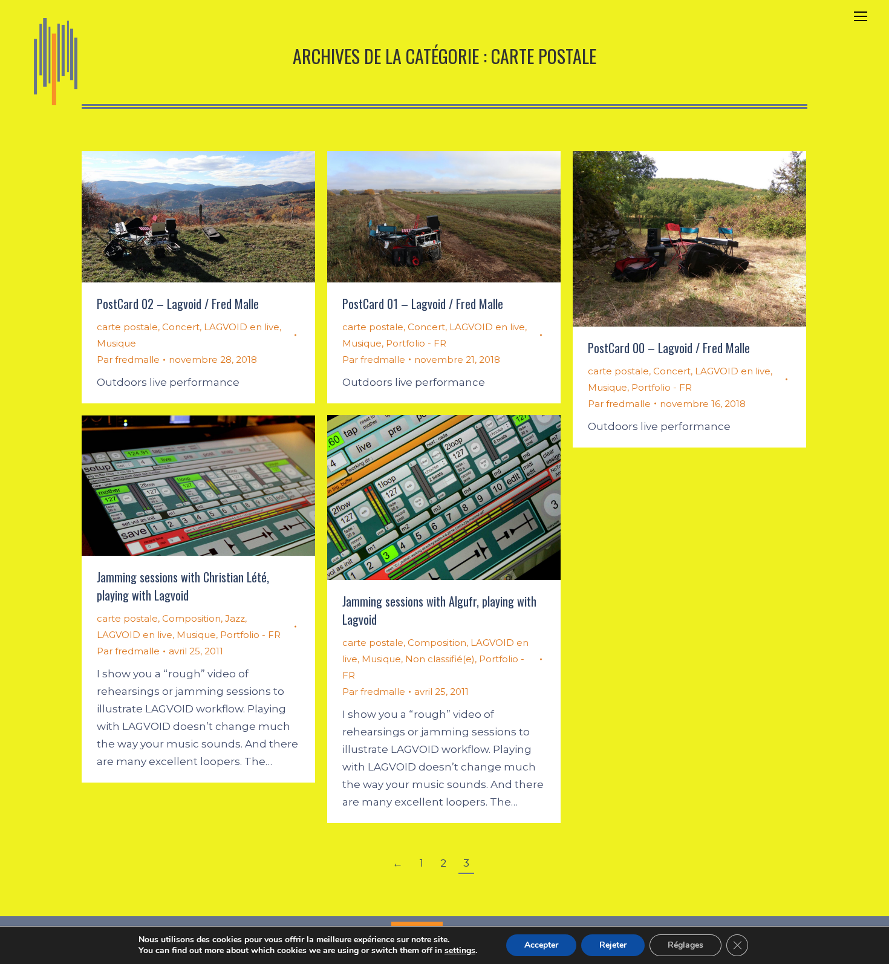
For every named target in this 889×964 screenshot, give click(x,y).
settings (459, 950)
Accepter (541, 945)
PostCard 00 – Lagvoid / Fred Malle (669, 348)
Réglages (685, 945)
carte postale (127, 327)
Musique (116, 343)
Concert (181, 327)
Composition (437, 642)
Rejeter (613, 945)
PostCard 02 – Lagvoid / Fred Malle (178, 304)
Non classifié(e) (440, 659)
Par (128, 359)
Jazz (235, 618)
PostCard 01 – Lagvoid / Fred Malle (422, 304)
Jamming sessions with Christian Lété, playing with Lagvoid (183, 586)
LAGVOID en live (241, 327)
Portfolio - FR (416, 343)
